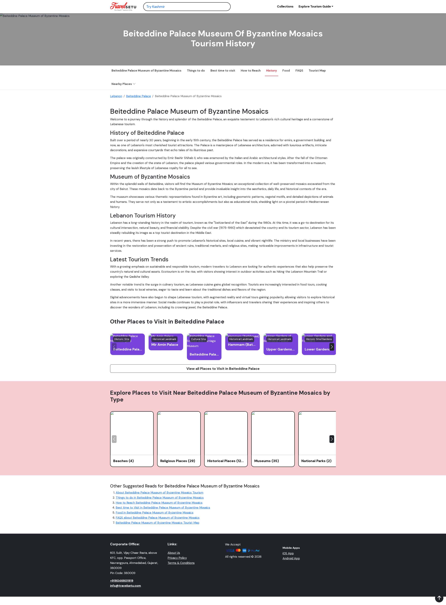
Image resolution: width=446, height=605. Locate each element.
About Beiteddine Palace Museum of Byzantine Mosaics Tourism (159, 492)
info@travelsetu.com (125, 586)
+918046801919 (121, 581)
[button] (331, 347)
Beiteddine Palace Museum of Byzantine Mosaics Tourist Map (157, 523)
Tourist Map (317, 70)
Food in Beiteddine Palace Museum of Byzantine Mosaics (154, 512)
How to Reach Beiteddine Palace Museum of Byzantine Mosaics (159, 503)
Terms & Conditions (181, 563)
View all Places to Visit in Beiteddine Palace (223, 368)
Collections (285, 6)
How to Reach (251, 70)
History (271, 70)
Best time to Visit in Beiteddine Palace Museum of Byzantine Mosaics (163, 507)
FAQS (299, 70)
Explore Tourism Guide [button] (315, 6)
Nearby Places (122, 84)
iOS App (288, 553)
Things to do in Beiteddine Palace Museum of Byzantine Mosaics (160, 497)
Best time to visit (222, 70)
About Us (174, 553)
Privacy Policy (177, 558)
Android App (291, 558)
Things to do (196, 70)
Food (286, 70)
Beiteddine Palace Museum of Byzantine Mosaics (146, 70)
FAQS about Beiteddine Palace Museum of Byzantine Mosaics (157, 518)
